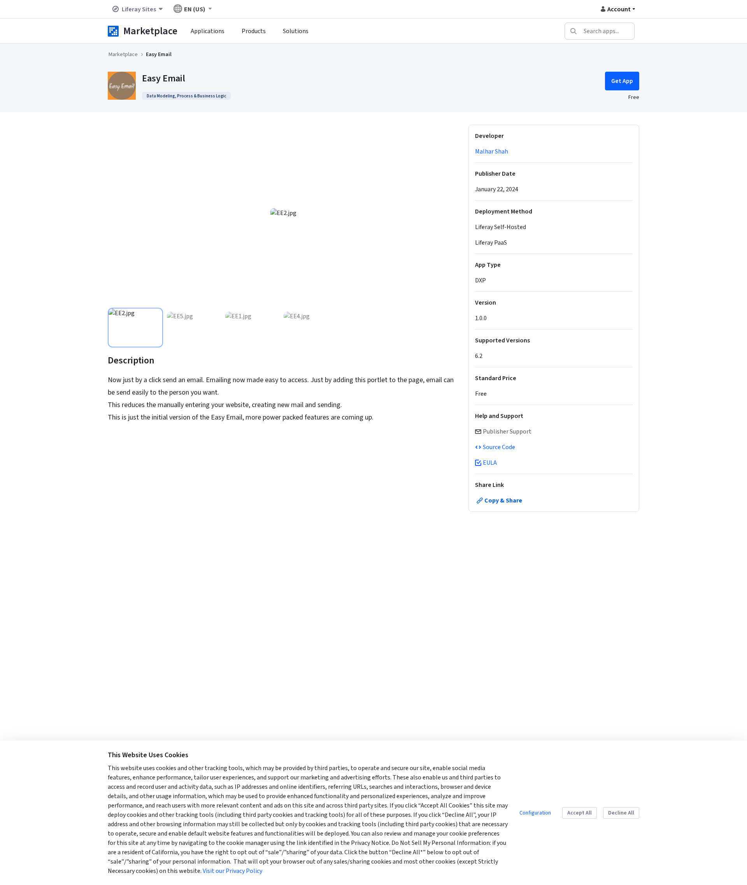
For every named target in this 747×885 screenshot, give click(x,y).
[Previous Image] (118, 213)
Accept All (579, 813)
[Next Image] (448, 213)
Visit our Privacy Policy (232, 871)
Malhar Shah (491, 151)
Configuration (535, 813)
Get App (622, 81)
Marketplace (150, 31)
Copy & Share (503, 500)
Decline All (621, 813)
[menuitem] (207, 31)
